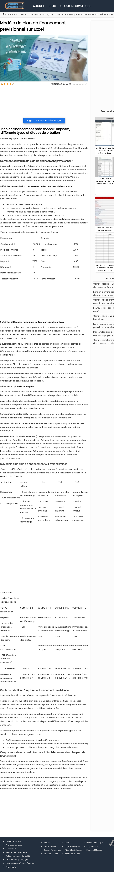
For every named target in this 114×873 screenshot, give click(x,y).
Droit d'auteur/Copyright (17, 859)
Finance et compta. (95, 842)
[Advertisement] (44, 102)
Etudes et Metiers (94, 850)
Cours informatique (75, 6)
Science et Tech (51, 853)
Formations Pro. (51, 846)
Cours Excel (86, 14)
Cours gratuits (15, 14)
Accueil (38, 6)
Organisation (92, 846)
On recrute (11, 848)
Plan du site (11, 867)
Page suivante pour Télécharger (44, 120)
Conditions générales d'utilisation (21, 863)
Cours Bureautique (65, 14)
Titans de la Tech (72, 853)
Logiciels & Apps (72, 846)
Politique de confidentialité (18, 856)
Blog (52, 6)
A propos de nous (14, 845)
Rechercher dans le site (16, 852)
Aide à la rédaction (73, 850)
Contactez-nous (13, 841)
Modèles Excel (104, 14)
